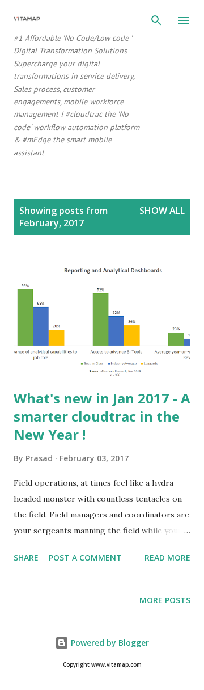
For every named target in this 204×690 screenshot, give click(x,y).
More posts (164, 600)
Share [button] (26, 557)
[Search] (156, 20)
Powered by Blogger (109, 642)
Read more (167, 557)
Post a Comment (85, 557)
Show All (162, 210)
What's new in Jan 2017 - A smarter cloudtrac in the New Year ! (102, 416)
